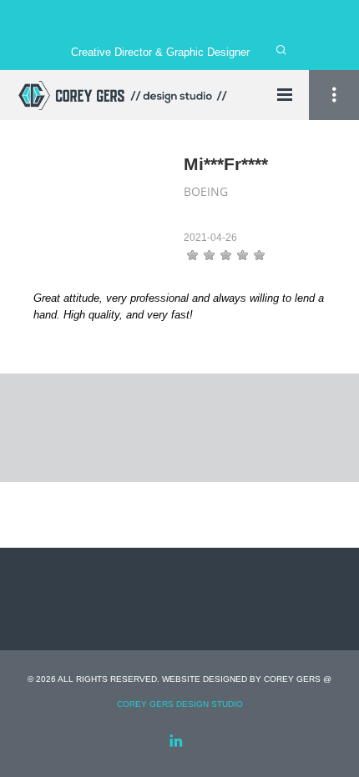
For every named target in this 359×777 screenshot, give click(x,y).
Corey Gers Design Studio (180, 704)
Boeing (206, 191)
